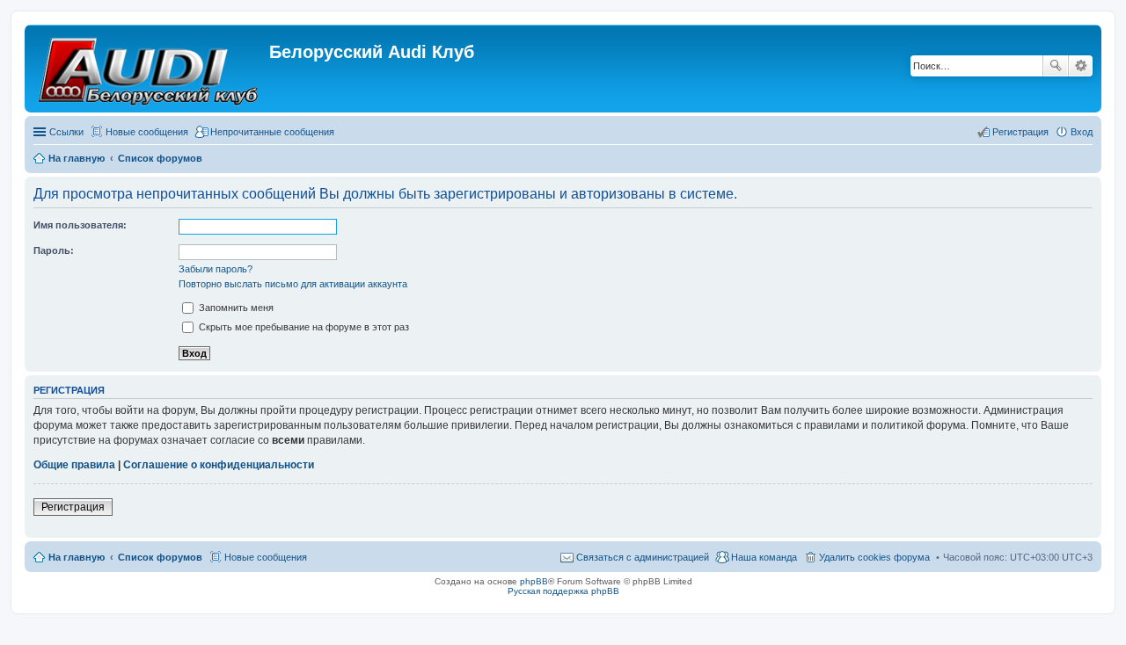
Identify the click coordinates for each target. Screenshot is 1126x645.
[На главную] (149, 68)
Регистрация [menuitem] (1020, 132)
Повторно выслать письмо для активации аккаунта (293, 284)
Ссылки (66, 132)
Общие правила (74, 465)
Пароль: (53, 250)
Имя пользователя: (80, 225)
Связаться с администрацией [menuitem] (642, 557)
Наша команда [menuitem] (764, 557)
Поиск (1055, 65)
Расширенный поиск (1081, 65)
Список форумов (160, 557)
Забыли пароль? (215, 269)
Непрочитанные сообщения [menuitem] (272, 132)
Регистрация (73, 507)
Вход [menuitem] (1082, 132)
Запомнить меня (235, 307)
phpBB (534, 581)
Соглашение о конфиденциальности (218, 465)
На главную (76, 557)
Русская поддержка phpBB (563, 591)
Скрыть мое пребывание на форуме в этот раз (302, 327)
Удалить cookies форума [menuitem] (874, 557)
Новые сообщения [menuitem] (147, 132)
